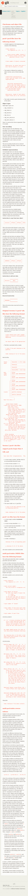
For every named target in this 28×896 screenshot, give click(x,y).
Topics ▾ (18, 11)
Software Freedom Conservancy (18, 888)
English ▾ (23, 11)
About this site (6, 885)
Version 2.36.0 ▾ (6, 11)
